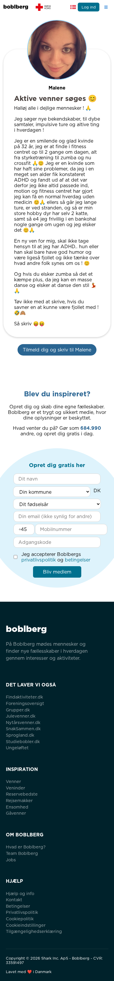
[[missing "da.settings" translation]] (73, 7)
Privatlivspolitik (22, 912)
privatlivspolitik (38, 560)
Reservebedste (22, 793)
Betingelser (18, 906)
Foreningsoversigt (25, 703)
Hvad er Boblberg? (26, 846)
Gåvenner (16, 813)
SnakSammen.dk (23, 728)
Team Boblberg (22, 853)
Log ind (89, 7)
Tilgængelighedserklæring (34, 931)
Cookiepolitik (20, 918)
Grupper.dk (18, 709)
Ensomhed (17, 806)
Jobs (11, 859)
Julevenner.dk (20, 715)
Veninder (15, 787)
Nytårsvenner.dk (23, 722)
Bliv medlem (57, 572)
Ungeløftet (17, 747)
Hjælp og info (20, 893)
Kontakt (14, 899)
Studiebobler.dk (23, 741)
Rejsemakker (19, 800)
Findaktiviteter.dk (24, 696)
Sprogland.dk (20, 735)
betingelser (77, 560)
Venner (13, 781)
